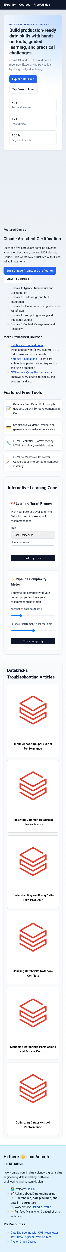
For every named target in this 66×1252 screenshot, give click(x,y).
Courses (24, 4)
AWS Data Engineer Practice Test (31, 1237)
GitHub (30, 1189)
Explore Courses (23, 79)
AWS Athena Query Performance (30, 372)
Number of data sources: (26, 608)
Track (14, 528)
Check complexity (33, 641)
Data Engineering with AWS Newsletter (34, 1232)
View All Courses (18, 278)
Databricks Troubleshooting (27, 345)
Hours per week (20, 542)
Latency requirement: (31, 623)
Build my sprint (33, 558)
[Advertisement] (33, 189)
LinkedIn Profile (41, 1207)
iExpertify (10, 4)
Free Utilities (42, 4)
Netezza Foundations (24, 359)
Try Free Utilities (23, 89)
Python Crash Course (23, 1241)
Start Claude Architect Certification (30, 270)
